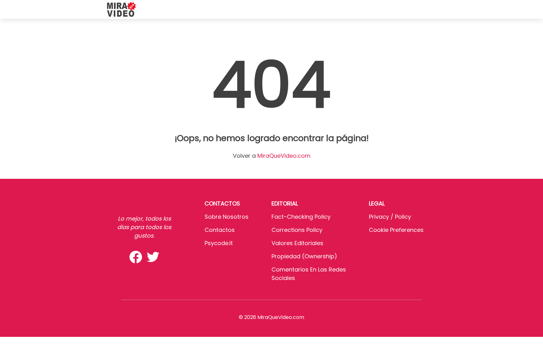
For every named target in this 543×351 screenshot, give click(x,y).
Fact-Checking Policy (301, 217)
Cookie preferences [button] (396, 230)
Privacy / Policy (390, 217)
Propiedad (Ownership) (304, 256)
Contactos (220, 230)
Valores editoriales (297, 243)
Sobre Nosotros (227, 217)
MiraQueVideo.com (283, 156)
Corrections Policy (297, 230)
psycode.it (219, 243)
